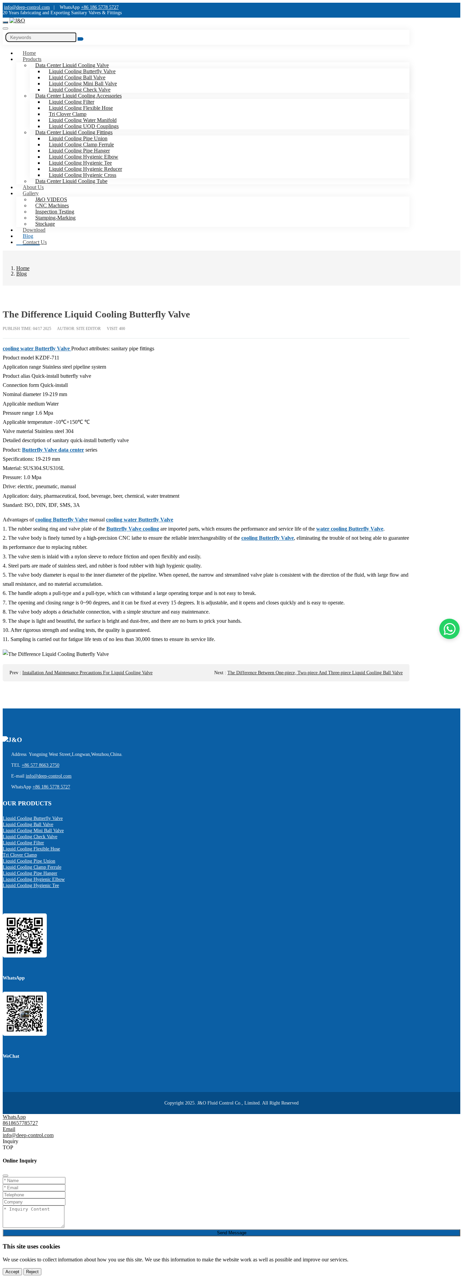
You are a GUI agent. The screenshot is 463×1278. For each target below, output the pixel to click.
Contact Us (35, 242)
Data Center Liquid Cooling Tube (71, 181)
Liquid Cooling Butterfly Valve (82, 71)
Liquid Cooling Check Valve (79, 89)
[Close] (5, 1176)
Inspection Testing (54, 211)
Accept (12, 1271)
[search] (5, 28)
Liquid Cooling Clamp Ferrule (81, 144)
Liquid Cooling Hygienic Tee (80, 163)
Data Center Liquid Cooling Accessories (78, 96)
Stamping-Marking (55, 218)
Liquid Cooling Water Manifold (83, 120)
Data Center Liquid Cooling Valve (72, 65)
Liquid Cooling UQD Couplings (84, 126)
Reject (32, 1271)
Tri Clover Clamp (67, 114)
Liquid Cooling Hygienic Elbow (83, 157)
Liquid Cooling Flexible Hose (81, 108)
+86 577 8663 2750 (40, 765)
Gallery (31, 193)
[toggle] (5, 22)
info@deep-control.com (27, 7)
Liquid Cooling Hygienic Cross (82, 175)
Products (32, 59)
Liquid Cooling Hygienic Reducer (85, 169)
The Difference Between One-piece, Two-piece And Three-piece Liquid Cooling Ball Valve (315, 672)
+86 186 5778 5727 (100, 7)
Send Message (231, 1232)
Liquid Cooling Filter (71, 102)
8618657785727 (20, 1123)
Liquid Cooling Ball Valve (77, 77)
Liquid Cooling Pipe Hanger (79, 150)
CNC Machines (52, 205)
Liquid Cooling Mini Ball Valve (83, 83)
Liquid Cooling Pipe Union (78, 138)
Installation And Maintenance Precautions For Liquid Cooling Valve (87, 672)
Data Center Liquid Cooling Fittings (74, 132)
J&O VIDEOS (51, 199)
